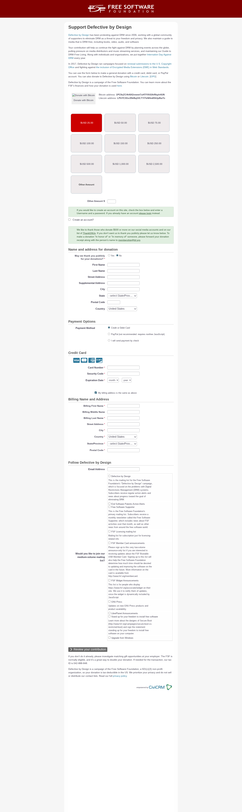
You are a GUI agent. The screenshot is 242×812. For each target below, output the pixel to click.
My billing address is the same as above (117, 393)
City (102, 289)
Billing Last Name (93, 418)
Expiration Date (94, 380)
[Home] (121, 9)
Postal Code (98, 302)
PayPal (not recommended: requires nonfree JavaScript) (138, 334)
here (119, 85)
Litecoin (144, 76)
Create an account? (83, 219)
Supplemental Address (92, 283)
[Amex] (91, 360)
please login (145, 213)
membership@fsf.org (129, 240)
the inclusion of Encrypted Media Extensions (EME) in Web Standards (132, 67)
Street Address (96, 277)
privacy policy (120, 676)
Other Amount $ (96, 201)
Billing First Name (93, 406)
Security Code (95, 373)
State (102, 295)
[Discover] (99, 360)
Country (100, 308)
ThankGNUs (89, 233)
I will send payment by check (125, 340)
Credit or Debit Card (120, 328)
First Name (98, 264)
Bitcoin (133, 76)
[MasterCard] (84, 360)
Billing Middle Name (93, 412)
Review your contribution (90, 649)
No (120, 255)
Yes (112, 255)
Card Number (95, 367)
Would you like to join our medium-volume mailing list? (90, 557)
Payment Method (85, 328)
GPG (153, 76)
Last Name (99, 270)
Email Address (96, 469)
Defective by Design (78, 35)
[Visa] (76, 360)
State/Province (95, 443)
